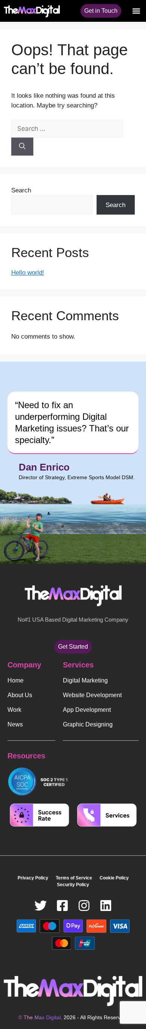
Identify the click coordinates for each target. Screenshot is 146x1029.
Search (21, 190)
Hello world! (27, 272)
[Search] (22, 147)
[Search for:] (67, 128)
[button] (136, 11)
